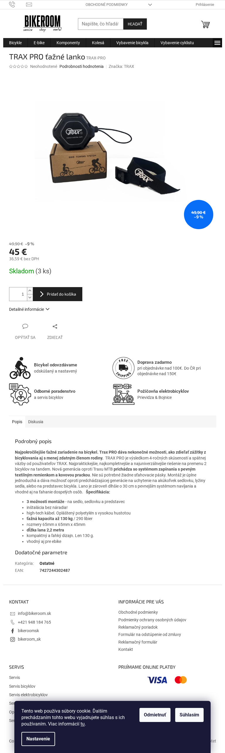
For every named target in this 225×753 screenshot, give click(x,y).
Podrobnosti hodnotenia (81, 66)
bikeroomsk (28, 630)
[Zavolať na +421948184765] (17, 4)
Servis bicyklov (22, 686)
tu (83, 724)
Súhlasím (189, 715)
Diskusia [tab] (35, 421)
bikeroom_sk (29, 639)
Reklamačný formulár (137, 642)
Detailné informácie (26, 309)
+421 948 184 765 (34, 622)
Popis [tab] (17, 421)
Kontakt (125, 649)
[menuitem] (15, 42)
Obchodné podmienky (107, 4)
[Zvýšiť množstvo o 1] (30, 290)
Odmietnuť (155, 715)
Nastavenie (38, 739)
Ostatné (47, 563)
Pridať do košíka (61, 293)
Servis (14, 677)
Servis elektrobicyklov (28, 694)
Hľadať (135, 23)
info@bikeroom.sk (34, 613)
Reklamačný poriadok (138, 627)
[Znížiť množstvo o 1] (30, 297)
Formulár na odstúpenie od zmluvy (149, 634)
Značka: (121, 66)
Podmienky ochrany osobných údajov (152, 620)
